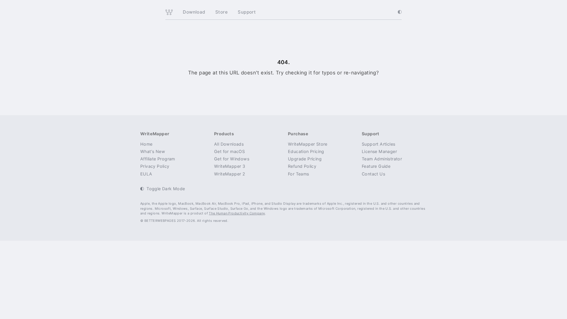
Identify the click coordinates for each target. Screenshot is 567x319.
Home (146, 144)
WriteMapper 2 (229, 173)
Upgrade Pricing (305, 158)
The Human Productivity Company (237, 213)
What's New (152, 151)
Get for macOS (229, 151)
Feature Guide (376, 166)
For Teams (298, 173)
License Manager (379, 151)
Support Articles (378, 144)
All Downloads (229, 144)
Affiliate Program (157, 158)
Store (221, 12)
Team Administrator (382, 158)
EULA (146, 173)
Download (194, 12)
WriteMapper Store (308, 144)
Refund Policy (302, 166)
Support (247, 12)
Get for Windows (231, 158)
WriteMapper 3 (229, 166)
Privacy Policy (155, 166)
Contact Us (373, 173)
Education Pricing (306, 151)
